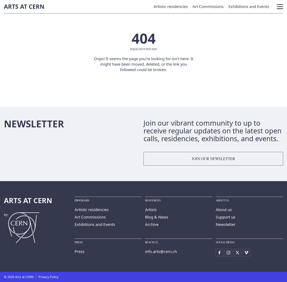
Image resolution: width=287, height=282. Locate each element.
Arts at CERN (24, 7)
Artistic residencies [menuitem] (171, 6)
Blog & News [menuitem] (156, 217)
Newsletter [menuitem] (225, 224)
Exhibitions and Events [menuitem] (248, 6)
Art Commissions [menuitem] (208, 6)
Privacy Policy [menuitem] (48, 277)
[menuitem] (219, 252)
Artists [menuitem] (151, 209)
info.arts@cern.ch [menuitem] (161, 251)
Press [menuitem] (80, 251)
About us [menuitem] (224, 209)
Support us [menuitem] (225, 217)
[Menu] (280, 6)
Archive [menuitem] (152, 224)
